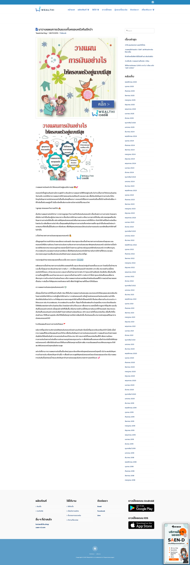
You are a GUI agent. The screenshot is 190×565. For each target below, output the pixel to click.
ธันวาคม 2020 (130, 349)
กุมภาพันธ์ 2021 (130, 340)
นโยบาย (98, 554)
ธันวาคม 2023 (129, 186)
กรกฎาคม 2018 (130, 480)
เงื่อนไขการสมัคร (73, 511)
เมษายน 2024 (129, 168)
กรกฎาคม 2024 (130, 154)
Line (99, 515)
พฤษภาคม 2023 (130, 217)
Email (99, 506)
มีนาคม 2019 (129, 444)
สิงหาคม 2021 (129, 313)
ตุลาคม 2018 (129, 466)
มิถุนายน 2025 (130, 104)
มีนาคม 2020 (129, 389)
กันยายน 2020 (130, 362)
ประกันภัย (40, 511)
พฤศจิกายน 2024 (131, 136)
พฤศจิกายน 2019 (130, 407)
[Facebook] (152, 2)
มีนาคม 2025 (129, 118)
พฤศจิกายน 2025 (131, 82)
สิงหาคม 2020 (130, 367)
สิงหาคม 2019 (129, 421)
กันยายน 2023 (130, 199)
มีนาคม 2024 (129, 172)
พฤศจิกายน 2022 (131, 245)
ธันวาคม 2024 (129, 131)
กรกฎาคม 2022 (130, 263)
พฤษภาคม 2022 (130, 272)
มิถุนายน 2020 (130, 376)
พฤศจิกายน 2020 (131, 353)
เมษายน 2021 (129, 331)
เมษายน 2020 (129, 385)
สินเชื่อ (39, 506)
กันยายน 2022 (130, 254)
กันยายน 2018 (129, 471)
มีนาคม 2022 (129, 281)
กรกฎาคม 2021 (130, 317)
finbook (63, 33)
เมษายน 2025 (129, 113)
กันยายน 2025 (130, 91)
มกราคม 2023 (129, 236)
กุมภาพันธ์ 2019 (130, 448)
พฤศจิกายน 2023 (131, 190)
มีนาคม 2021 (129, 335)
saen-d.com (40, 527)
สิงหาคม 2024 (129, 150)
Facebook (101, 511)
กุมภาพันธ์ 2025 (130, 122)
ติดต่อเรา (92, 554)
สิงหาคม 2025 (129, 95)
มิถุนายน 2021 (129, 321)
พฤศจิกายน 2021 (130, 299)
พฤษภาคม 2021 (130, 326)
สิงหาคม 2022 (129, 258)
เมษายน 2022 (129, 276)
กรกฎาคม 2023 (130, 208)
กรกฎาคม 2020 (130, 371)
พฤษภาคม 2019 (130, 435)
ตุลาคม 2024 (129, 141)
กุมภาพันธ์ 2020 (130, 394)
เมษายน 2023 (129, 222)
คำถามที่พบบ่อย (73, 520)
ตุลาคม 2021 (129, 303)
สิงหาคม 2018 (129, 475)
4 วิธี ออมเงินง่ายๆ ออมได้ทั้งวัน (135, 45)
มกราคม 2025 (129, 127)
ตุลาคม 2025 (129, 86)
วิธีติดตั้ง (71, 506)
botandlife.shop (42, 524)
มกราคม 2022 (129, 290)
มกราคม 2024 (129, 181)
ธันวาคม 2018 (129, 457)
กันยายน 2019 (129, 417)
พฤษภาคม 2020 (130, 380)
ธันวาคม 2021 (129, 294)
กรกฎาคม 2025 (130, 100)
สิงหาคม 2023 (129, 204)
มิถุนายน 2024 (130, 159)
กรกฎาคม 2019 (130, 426)
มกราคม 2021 (129, 344)
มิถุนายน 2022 (130, 267)
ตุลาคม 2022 (129, 249)
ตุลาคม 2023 (129, 195)
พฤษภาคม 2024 (130, 163)
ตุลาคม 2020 (129, 358)
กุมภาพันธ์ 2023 (130, 231)
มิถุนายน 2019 (129, 430)
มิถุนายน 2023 (130, 213)
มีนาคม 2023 (129, 227)
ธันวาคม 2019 (129, 403)
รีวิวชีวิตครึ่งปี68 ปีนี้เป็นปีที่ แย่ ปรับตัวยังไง (139, 56)
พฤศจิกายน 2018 (130, 462)
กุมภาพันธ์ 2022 (130, 285)
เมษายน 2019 (129, 439)
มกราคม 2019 (129, 453)
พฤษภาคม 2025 (130, 109)
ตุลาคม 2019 (129, 412)
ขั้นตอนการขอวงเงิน (74, 515)
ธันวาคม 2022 (129, 240)
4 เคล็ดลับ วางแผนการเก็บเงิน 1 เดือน (137, 61)
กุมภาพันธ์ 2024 (130, 177)
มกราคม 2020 (130, 398)
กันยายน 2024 (130, 145)
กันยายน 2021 (129, 308)
